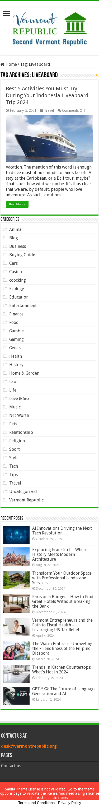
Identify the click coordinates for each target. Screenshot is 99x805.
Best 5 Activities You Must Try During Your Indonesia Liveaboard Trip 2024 (47, 95)
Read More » (17, 204)
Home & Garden (24, 373)
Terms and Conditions (36, 803)
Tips (13, 474)
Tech (13, 466)
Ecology (16, 288)
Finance (16, 314)
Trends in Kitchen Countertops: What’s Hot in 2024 (61, 669)
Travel (49, 110)
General (16, 347)
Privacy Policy (69, 803)
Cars (13, 263)
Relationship (21, 432)
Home (10, 64)
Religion (17, 440)
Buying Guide (22, 254)
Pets (13, 423)
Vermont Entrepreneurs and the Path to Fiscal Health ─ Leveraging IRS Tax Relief (62, 625)
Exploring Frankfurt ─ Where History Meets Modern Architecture (59, 554)
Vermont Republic (26, 499)
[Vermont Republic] (49, 27)
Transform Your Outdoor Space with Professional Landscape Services (62, 578)
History (16, 364)
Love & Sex (19, 398)
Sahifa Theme (16, 789)
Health (15, 356)
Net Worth (19, 415)
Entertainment (23, 305)
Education (19, 297)
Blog (13, 237)
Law (13, 381)
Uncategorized (23, 491)
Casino (15, 271)
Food (14, 322)
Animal (16, 229)
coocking (17, 280)
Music (15, 407)
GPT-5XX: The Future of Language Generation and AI (64, 691)
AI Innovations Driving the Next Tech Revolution (62, 531)
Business (17, 246)
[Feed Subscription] (97, 75)
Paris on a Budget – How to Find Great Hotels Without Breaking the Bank (62, 601)
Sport (14, 449)
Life (12, 390)
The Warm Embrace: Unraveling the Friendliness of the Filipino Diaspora (62, 648)
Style (13, 457)
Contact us (11, 765)
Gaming (16, 339)
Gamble (16, 330)
